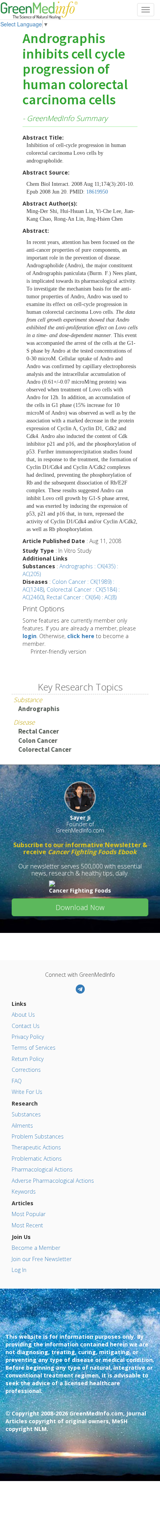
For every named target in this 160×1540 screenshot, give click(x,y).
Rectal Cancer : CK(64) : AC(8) (82, 597)
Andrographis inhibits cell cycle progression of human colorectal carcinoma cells (75, 69)
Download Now (80, 907)
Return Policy (27, 1058)
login (30, 636)
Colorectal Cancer (44, 749)
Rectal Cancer (38, 731)
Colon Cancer (37, 740)
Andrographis (38, 708)
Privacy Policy (28, 1036)
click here (80, 636)
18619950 (97, 192)
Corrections (26, 1069)
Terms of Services (34, 1047)
